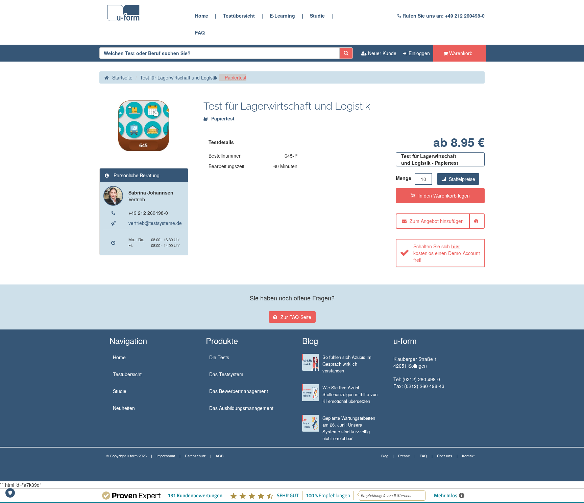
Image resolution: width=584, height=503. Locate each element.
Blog (384, 455)
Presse (404, 455)
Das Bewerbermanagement (238, 391)
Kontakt (468, 455)
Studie (317, 15)
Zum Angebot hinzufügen (436, 221)
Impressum (165, 455)
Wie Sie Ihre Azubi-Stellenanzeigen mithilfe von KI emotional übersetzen (350, 394)
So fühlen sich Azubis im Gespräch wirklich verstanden (346, 364)
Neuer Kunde (381, 53)
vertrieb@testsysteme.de (155, 223)
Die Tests (219, 357)
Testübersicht (239, 15)
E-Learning (282, 15)
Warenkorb (460, 53)
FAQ (200, 32)
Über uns (444, 455)
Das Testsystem (226, 374)
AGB (219, 455)
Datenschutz (195, 455)
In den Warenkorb (443, 195)
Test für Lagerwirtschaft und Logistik (178, 77)
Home (201, 15)
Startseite (122, 77)
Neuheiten (124, 408)
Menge (403, 178)
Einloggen (418, 53)
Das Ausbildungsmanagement (241, 408)
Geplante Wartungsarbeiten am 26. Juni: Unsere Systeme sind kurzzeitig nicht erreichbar (348, 428)
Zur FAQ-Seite (296, 317)
